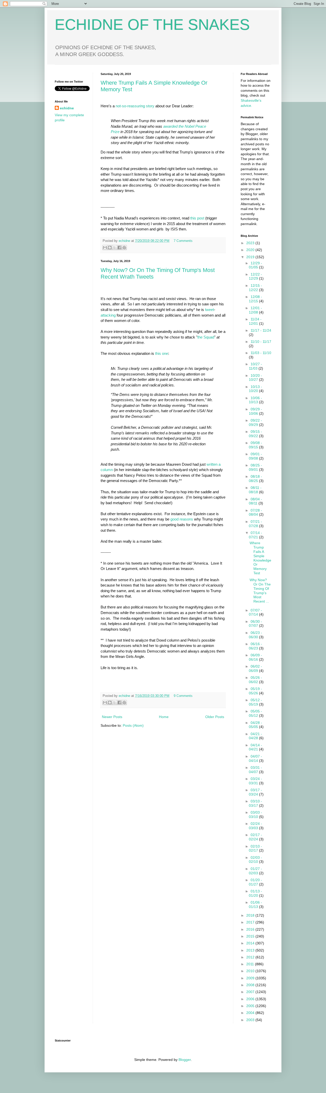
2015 (250, 936)
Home (164, 717)
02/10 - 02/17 (255, 848)
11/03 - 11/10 (261, 353)
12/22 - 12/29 (255, 276)
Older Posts (214, 717)
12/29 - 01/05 (255, 265)
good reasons (181, 519)
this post (197, 218)
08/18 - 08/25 (255, 478)
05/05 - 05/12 (255, 713)
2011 (250, 964)
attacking (108, 315)
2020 (250, 250)
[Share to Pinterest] (124, 247)
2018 (250, 915)
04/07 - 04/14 (255, 758)
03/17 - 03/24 (255, 792)
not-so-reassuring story (135, 106)
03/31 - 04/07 (255, 769)
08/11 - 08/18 (255, 490)
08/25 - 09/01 (255, 467)
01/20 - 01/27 (255, 882)
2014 (250, 943)
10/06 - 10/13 (255, 400)
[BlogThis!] (109, 247)
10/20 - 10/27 (255, 377)
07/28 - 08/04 (255, 512)
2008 (250, 985)
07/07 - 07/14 (255, 612)
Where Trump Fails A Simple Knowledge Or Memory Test (260, 558)
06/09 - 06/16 (255, 657)
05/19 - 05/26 (255, 691)
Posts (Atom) (133, 725)
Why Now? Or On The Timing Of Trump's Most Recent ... (260, 590)
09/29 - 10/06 (255, 411)
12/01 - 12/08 (255, 310)
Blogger (185, 1060)
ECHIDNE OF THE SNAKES (152, 24)
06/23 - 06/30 (255, 635)
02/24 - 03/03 (255, 826)
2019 (250, 257)
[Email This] (104, 247)
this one (161, 353)
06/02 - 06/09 (255, 668)
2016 (250, 929)
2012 (250, 957)
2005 (250, 1006)
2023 (250, 243)
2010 (250, 971)
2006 (250, 999)
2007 (250, 992)
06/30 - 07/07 (255, 623)
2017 (250, 922)
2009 (250, 978)
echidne (125, 241)
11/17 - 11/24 (261, 330)
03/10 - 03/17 (255, 803)
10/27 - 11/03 (255, 366)
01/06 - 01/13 (255, 904)
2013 (250, 950)
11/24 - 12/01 (255, 321)
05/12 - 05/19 (255, 702)
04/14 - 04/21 (255, 747)
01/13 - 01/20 (255, 893)
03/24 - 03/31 (255, 781)
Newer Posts (112, 717)
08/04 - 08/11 (255, 501)
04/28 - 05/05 (255, 725)
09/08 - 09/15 (255, 445)
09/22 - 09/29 (255, 422)
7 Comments (183, 241)
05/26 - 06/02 (255, 679)
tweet (209, 309)
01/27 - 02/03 (255, 871)
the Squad (205, 337)
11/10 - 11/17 (261, 342)
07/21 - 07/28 (255, 523)
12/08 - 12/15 (255, 299)
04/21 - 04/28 (255, 736)
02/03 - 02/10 (255, 859)
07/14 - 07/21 (255, 535)
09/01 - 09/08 (255, 456)
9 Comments (183, 696)
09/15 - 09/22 (255, 434)
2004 (250, 1013)
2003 (250, 1020)
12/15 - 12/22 (255, 287)
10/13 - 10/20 (255, 389)
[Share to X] (114, 247)
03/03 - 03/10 (255, 814)
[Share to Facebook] (119, 247)
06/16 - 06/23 (255, 646)
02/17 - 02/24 (255, 837)
